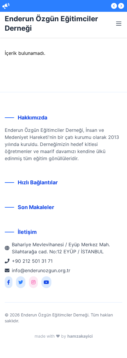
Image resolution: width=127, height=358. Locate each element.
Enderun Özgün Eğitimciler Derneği (51, 23)
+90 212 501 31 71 (32, 261)
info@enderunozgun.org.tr (41, 270)
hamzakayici (80, 336)
